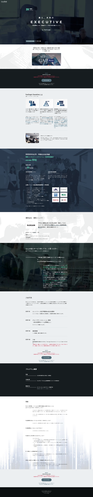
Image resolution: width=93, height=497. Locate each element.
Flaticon (48, 493)
